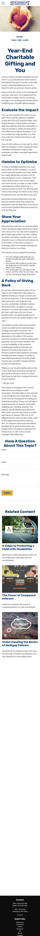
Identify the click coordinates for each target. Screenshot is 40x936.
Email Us (20, 915)
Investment (20, 924)
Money (20, 933)
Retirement (20, 922)
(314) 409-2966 (22, 905)
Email (4, 462)
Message (5, 474)
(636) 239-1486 (22, 903)
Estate (20, 927)
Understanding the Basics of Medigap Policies (20, 643)
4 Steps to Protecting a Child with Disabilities (18, 547)
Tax (20, 931)
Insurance (20, 929)
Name (4, 450)
